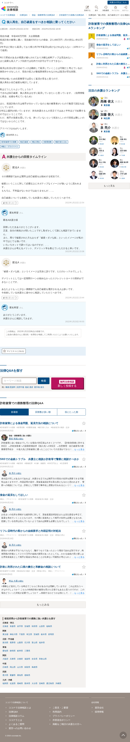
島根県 (34, 667)
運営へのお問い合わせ (20, 728)
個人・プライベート (10, 146)
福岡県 (5, 683)
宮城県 (27, 626)
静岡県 (13, 651)
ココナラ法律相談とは (20, 707)
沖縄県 (58, 683)
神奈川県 (13, 634)
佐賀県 (13, 683)
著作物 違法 (39, 387)
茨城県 (36, 634)
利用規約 (57, 711)
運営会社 (99, 707)
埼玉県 (29, 634)
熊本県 (27, 683)
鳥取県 (27, 667)
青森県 (13, 626)
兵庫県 (13, 659)
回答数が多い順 (43, 412)
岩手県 (20, 626)
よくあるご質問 (16, 724)
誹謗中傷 (20, 387)
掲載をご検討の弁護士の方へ (67, 724)
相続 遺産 (29, 387)
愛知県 (5, 651)
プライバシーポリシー (64, 716)
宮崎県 (42, 683)
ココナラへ (8, 3)
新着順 (14, 412)
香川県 (5, 675)
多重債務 (48, 142)
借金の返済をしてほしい (108, 44)
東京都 (5, 634)
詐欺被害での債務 (9, 142)
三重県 (27, 651)
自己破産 (24, 142)
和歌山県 (43, 659)
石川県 (27, 642)
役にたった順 (71, 412)
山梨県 (20, 642)
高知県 (20, 675)
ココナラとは (15, 720)
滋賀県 (27, 659)
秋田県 (34, 626)
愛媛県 (13, 675)
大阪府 (5, 659)
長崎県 (20, 683)
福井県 (42, 642)
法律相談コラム (16, 716)
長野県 (13, 642)
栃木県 (44, 634)
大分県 (34, 683)
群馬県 (51, 634)
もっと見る (109, 185)
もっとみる (43, 604)
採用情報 (99, 711)
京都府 (20, 659)
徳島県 (27, 675)
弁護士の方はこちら (118, 2)
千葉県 (22, 634)
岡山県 (13, 667)
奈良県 (34, 659)
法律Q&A (13, 711)
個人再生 (36, 142)
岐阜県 (20, 651)
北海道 (5, 626)
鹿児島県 (50, 683)
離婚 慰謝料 (11, 387)
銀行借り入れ (61, 142)
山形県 (42, 626)
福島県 (49, 626)
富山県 (34, 642)
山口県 (20, 667)
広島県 (5, 667)
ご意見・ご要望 (60, 707)
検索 (43, 380)
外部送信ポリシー (61, 720)
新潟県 (5, 642)
